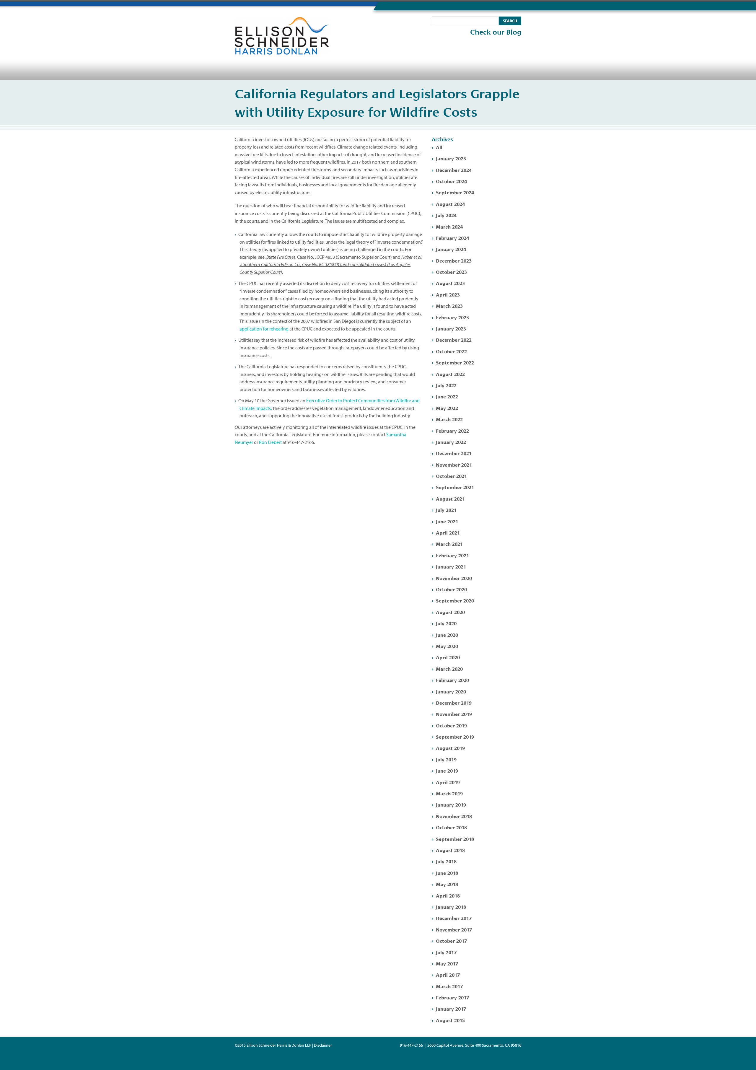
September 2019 (455, 736)
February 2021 (452, 555)
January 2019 (451, 804)
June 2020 (447, 634)
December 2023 (454, 260)
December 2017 (454, 917)
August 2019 (450, 747)
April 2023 (448, 294)
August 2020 (450, 611)
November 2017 (454, 929)
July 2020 (446, 623)
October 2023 (451, 271)
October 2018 (451, 827)
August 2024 (450, 203)
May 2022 (447, 407)
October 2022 (451, 351)
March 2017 (449, 986)
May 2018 (447, 883)
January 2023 (451, 328)
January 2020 (451, 691)
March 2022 (449, 419)
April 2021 (448, 532)
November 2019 (454, 713)
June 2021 (447, 521)
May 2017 (447, 963)
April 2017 (448, 974)
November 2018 (454, 815)
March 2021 (449, 543)
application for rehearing (264, 329)
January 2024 (451, 248)
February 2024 (452, 237)
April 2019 (448, 782)
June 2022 (447, 396)
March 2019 (449, 793)
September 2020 (455, 600)
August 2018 (450, 849)
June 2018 (447, 872)
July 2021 (446, 509)
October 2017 (451, 940)
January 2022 (451, 441)
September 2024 (455, 192)
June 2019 (447, 770)
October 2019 (451, 725)
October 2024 (451, 180)
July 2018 (446, 861)
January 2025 (451, 158)
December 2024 (454, 169)
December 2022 (454, 339)
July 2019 (446, 759)
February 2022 (452, 430)
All (439, 147)
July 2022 (446, 385)
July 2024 (446, 214)
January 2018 (451, 906)
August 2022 (450, 373)
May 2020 (447, 645)
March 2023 (449, 305)
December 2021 (454, 453)
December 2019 (454, 702)
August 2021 (450, 498)
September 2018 (455, 838)
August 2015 (450, 1020)
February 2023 (452, 317)
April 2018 (448, 895)
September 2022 (455, 362)
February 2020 (452, 679)
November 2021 (454, 464)
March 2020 (449, 668)
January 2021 (451, 566)
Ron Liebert (270, 442)
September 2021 (455, 486)
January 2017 (451, 1008)
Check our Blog (495, 32)
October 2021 (451, 475)
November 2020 (454, 577)
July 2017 (446, 952)
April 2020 (448, 657)
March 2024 (449, 226)
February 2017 (452, 997)
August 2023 (450, 282)
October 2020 (451, 589)
